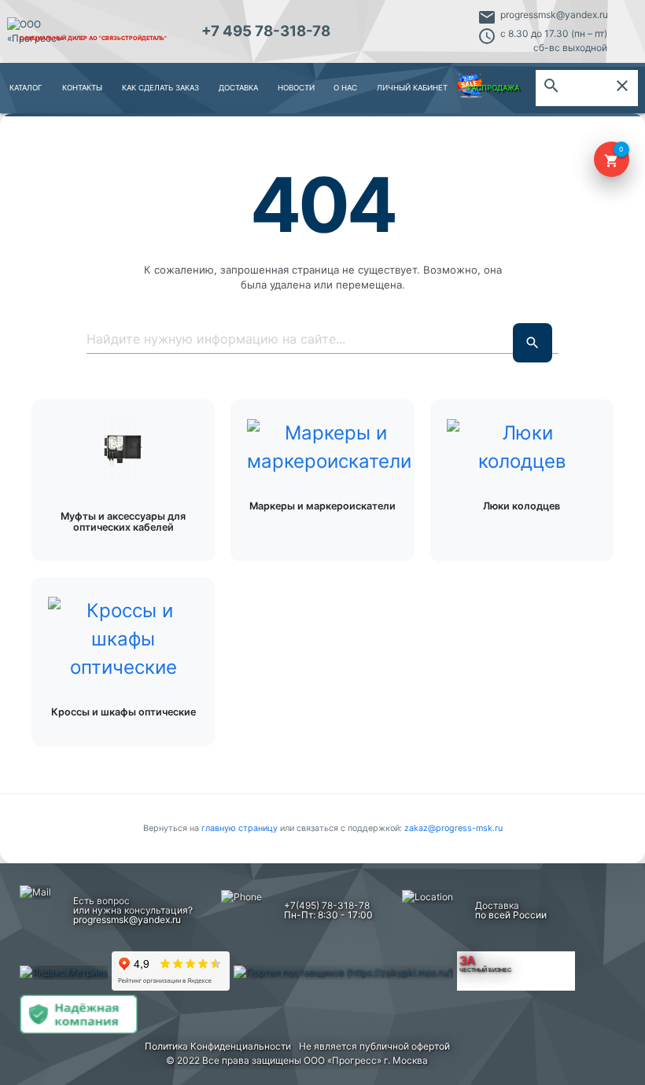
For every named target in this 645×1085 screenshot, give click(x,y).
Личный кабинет (412, 87)
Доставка (238, 87)
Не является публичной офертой (374, 1046)
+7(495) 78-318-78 (327, 905)
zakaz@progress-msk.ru (453, 828)
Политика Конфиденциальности (218, 1046)
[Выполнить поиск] (532, 342)
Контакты (82, 87)
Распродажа (493, 87)
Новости (296, 87)
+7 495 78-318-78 (265, 31)
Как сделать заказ (160, 87)
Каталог (25, 87)
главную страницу (240, 828)
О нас (345, 87)
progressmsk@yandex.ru (554, 14)
